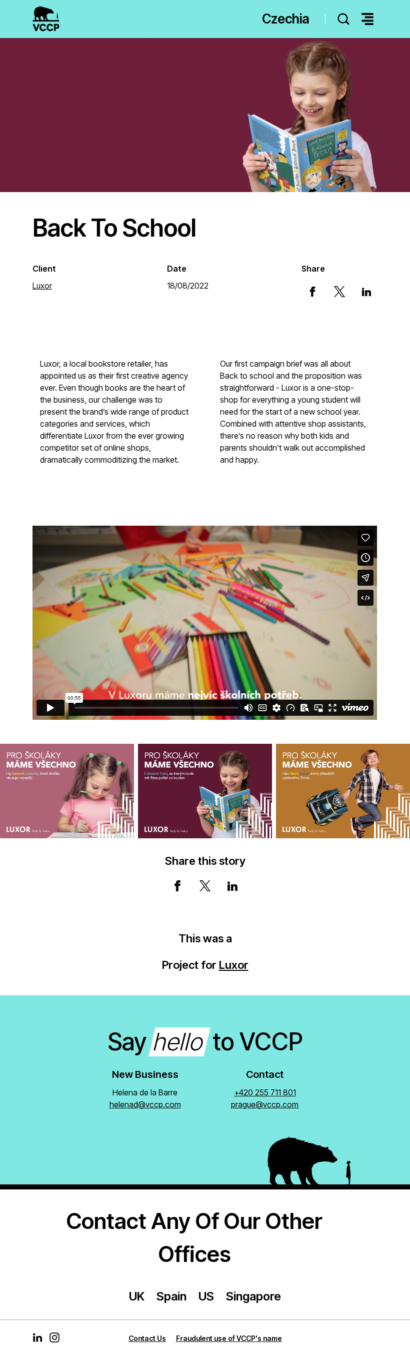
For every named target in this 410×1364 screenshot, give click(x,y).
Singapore (253, 1296)
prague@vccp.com (264, 1104)
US (206, 1296)
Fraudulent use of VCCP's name (229, 1338)
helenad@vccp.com (145, 1104)
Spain (171, 1296)
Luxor (233, 964)
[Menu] (368, 19)
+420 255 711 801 (265, 1092)
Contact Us (147, 1338)
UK (136, 1296)
